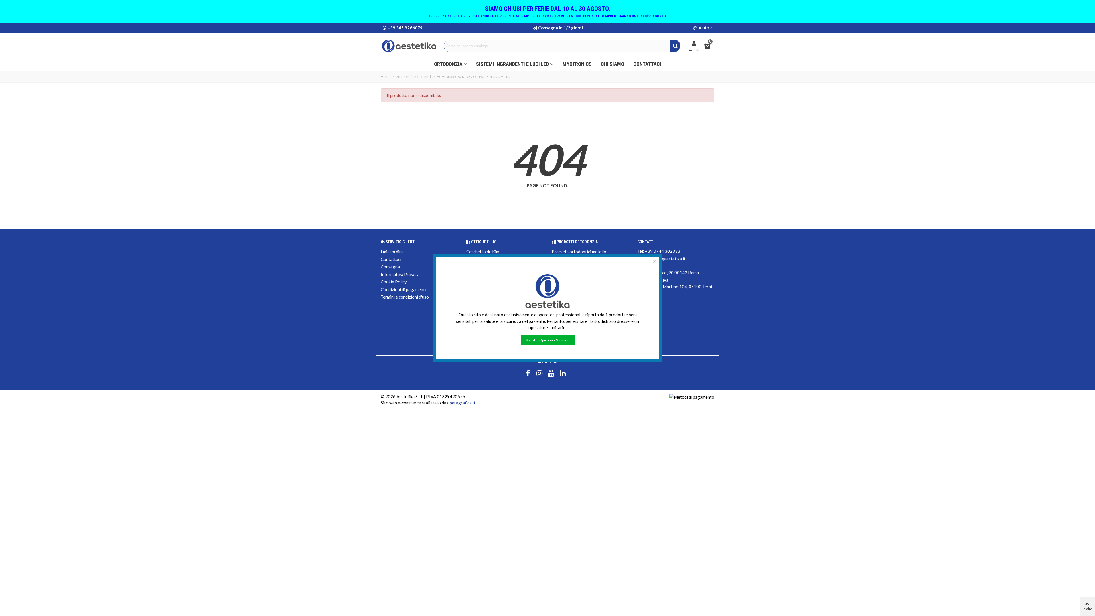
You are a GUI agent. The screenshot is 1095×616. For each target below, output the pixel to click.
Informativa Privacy (400, 274)
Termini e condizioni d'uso (405, 296)
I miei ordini (392, 251)
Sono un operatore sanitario (547, 340)
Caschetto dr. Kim (482, 251)
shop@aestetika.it (668, 258)
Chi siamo (612, 64)
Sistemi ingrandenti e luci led (512, 64)
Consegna (390, 266)
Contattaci (647, 64)
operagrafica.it (461, 402)
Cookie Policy (394, 281)
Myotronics (577, 64)
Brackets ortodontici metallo (579, 251)
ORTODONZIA (448, 64)
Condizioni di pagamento (404, 289)
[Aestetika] (409, 46)
